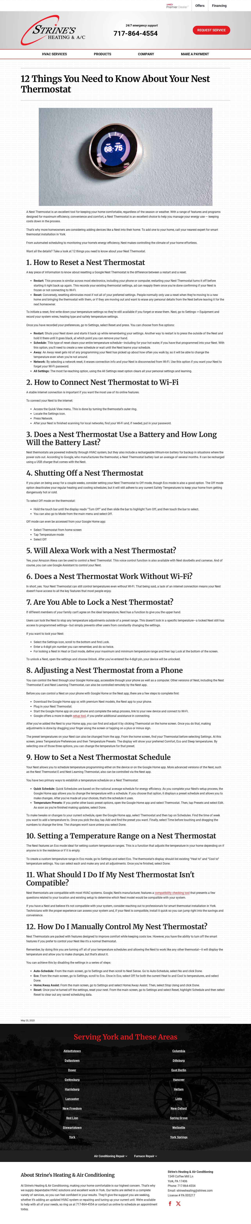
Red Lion (72, 1118)
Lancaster (72, 1099)
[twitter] (178, 1203)
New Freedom (72, 1108)
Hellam (179, 1089)
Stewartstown (72, 1127)
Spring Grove (179, 1118)
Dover (72, 1070)
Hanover (179, 1079)
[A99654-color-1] (53, 16)
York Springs (179, 1137)
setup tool (79, 716)
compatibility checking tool (172, 893)
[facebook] (170, 1203)
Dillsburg (179, 1060)
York (72, 1137)
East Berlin (178, 1070)
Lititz (178, 1099)
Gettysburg (72, 1079)
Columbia (178, 1051)
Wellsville (178, 1127)
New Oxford (179, 1108)
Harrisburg (72, 1089)
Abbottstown (72, 1051)
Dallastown (72, 1060)
